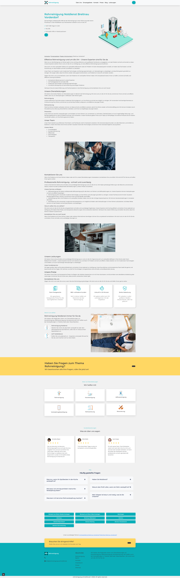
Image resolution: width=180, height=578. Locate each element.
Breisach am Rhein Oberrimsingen (90, 514)
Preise (102, 2)
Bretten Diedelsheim (121, 521)
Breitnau (59, 518)
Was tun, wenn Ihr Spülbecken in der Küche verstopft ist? (62, 480)
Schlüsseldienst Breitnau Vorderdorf (89, 535)
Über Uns (79, 2)
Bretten (121, 518)
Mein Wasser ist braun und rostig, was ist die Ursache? (108, 495)
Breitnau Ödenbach (90, 518)
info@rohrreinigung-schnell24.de (56, 561)
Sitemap (78, 567)
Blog (106, 2)
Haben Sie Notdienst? (100, 479)
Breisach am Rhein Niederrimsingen (59, 514)
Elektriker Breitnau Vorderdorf (108, 535)
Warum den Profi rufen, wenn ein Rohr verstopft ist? (110, 487)
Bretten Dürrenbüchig (59, 525)
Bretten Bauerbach (59, 521)
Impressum (79, 563)
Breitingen (121, 514)
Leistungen (112, 2)
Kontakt (96, 2)
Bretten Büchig (90, 521)
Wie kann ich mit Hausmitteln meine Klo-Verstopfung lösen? (61, 489)
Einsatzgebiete (87, 2)
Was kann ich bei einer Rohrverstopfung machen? (64, 498)
